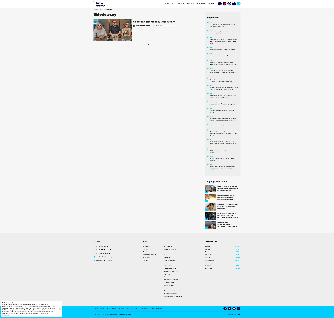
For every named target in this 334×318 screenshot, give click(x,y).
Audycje (181, 3)
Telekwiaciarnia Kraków (171, 271)
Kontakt (212, 3)
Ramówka (145, 308)
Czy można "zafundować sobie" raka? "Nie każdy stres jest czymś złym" (228, 206)
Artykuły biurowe (169, 282)
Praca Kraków (168, 263)
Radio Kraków (98, 9)
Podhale (145, 260)
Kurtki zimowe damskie (171, 279)
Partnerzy (167, 257)
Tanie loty (167, 274)
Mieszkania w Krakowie (171, 291)
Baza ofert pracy (169, 285)
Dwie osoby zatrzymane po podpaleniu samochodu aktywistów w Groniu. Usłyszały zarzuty (228, 215)
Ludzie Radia (168, 246)
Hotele (166, 277)
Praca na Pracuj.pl (169, 260)
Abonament (167, 252)
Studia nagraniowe (156, 308)
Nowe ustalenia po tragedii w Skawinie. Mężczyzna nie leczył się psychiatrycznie (227, 188)
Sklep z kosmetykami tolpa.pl (173, 296)
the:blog (166, 288)
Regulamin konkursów (170, 249)
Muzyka (114, 308)
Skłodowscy (108, 9)
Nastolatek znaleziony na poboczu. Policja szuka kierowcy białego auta (225, 197)
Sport (108, 308)
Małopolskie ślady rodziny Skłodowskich (154, 22)
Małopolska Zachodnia (150, 254)
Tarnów (145, 252)
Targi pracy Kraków (170, 268)
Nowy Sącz (146, 257)
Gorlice (145, 263)
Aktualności (169, 3)
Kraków (145, 249)
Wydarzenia (201, 3)
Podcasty (190, 3)
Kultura (102, 308)
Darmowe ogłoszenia (170, 293)
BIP (165, 254)
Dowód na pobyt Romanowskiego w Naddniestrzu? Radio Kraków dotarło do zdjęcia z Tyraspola (227, 224)
